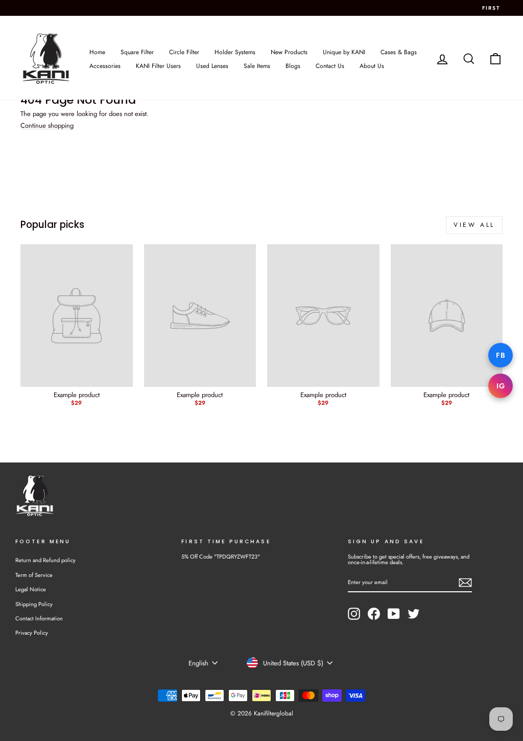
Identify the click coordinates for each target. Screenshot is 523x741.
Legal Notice (30, 589)
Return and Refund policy (45, 560)
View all (474, 224)
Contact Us (330, 66)
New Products (289, 52)
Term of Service (34, 575)
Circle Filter (184, 52)
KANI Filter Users (158, 66)
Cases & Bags (399, 52)
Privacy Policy (31, 633)
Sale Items (257, 66)
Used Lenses (212, 66)
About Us (372, 66)
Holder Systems (235, 52)
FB (500, 355)
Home (97, 52)
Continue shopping (47, 125)
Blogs (293, 66)
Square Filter (137, 52)
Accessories (105, 66)
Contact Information (39, 618)
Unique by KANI (344, 52)
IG (500, 386)
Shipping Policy (34, 604)
